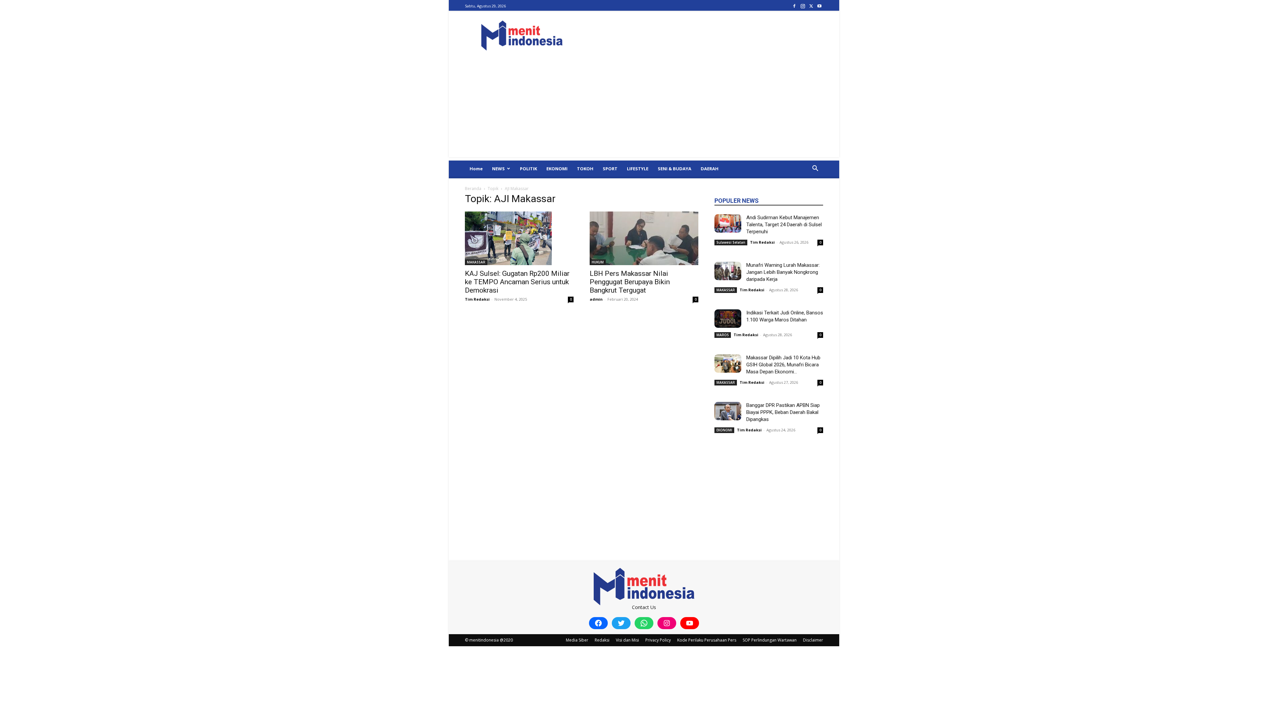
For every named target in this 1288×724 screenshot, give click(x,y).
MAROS (722, 335)
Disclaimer (813, 640)
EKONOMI (557, 169)
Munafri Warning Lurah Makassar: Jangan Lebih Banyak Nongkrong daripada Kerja (783, 272)
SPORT (610, 169)
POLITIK (528, 169)
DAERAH (709, 169)
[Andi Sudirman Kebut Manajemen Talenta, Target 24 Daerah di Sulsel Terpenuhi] (727, 223)
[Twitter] (811, 5)
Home (476, 169)
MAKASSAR (476, 262)
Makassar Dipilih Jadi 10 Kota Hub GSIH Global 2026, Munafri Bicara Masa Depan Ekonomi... (783, 365)
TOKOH (585, 169)
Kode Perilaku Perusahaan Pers (706, 640)
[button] (815, 169)
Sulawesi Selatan (730, 242)
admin (596, 299)
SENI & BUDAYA (674, 169)
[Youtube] (819, 5)
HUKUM (598, 262)
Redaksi (602, 640)
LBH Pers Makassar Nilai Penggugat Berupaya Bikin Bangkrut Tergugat (630, 281)
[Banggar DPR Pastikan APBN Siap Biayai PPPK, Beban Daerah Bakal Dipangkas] (727, 411)
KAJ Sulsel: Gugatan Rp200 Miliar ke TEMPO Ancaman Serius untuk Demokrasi (517, 281)
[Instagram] (802, 5)
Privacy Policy (658, 640)
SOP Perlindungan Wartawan (770, 640)
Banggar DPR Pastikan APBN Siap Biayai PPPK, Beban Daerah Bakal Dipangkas (783, 412)
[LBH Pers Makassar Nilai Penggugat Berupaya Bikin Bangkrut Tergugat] (644, 238)
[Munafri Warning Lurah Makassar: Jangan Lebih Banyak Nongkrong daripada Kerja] (727, 271)
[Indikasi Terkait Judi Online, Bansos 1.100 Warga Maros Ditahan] (727, 318)
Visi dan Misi (627, 640)
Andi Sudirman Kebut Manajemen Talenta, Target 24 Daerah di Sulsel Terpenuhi (784, 225)
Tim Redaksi (477, 299)
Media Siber (577, 640)
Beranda (473, 188)
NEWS (498, 169)
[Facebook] (794, 5)
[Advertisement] (644, 110)
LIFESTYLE (637, 169)
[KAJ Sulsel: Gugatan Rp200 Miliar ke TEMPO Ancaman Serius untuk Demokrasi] (519, 238)
